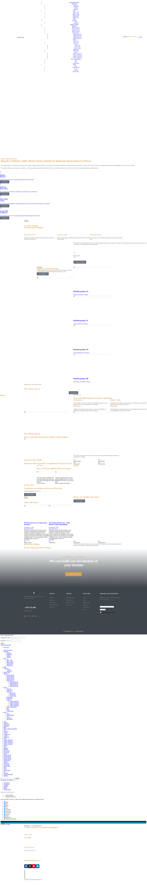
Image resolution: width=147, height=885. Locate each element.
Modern (75, 294)
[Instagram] (30, 616)
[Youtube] (36, 616)
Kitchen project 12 (81, 291)
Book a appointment (12, 706)
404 (8, 708)
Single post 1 (10, 664)
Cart (8, 716)
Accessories (6, 784)
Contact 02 (9, 671)
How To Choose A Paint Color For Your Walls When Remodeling (60, 523)
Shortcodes (52, 607)
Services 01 (12, 693)
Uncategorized (7, 789)
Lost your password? (6, 645)
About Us (9, 689)
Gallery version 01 (14, 701)
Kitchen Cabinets (70, 598)
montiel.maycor (29, 528)
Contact (5, 668)
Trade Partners (86, 607)
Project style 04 (10, 679)
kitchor (73, 631)
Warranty (85, 604)
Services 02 (12, 694)
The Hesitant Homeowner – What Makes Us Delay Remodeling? (34, 523)
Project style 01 (10, 675)
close (9, 824)
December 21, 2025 (29, 527)
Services (6, 651)
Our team (51, 600)
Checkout (9, 718)
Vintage (86, 294)
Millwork (9, 657)
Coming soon (10, 711)
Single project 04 (14, 686)
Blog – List (9, 660)
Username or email (6, 637)
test (4, 771)
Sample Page (7, 760)
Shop (5, 712)
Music (5, 788)
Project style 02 (10, 676)
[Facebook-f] (27, 616)
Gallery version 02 (14, 702)
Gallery (8, 700)
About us (51, 598)
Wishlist (6, 775)
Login (2, 643)
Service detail (13, 695)
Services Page (7, 766)
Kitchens (9, 653)
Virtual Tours (7, 672)
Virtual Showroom (8, 774)
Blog (84, 600)
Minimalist (80, 352)
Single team (9, 697)
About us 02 (10, 690)
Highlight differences (10, 796)
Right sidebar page (53, 604)
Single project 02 (14, 683)
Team (5, 769)
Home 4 (6, 745)
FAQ (84, 598)
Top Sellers (80, 294)
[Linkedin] (37, 866)
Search (17, 778)
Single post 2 (10, 665)
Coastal (75, 323)
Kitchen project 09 (81, 379)
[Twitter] (25, 616)
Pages (5, 687)
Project (5, 673)
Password (3, 640)
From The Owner (8, 650)
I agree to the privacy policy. (108, 612)
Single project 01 (14, 682)
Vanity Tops (69, 604)
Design (84, 609)
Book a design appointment (10, 728)
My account (9, 719)
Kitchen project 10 (81, 349)
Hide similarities (9, 795)
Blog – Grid (10, 661)
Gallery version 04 (14, 705)
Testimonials (52, 602)
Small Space (86, 352)
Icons (8, 709)
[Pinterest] (33, 616)
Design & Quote (87, 602)
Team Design (7, 770)
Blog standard (10, 662)
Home (5, 722)
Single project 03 (14, 684)
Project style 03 (10, 677)
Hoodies (6, 786)
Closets (8, 655)
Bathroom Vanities (70, 602)
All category (7, 782)
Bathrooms (9, 654)
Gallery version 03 (14, 704)
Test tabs (6, 773)
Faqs (5, 666)
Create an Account (8, 635)
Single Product (10, 715)
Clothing (6, 785)
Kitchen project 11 (81, 320)
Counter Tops (69, 600)
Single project (10, 680)
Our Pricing (9, 698)
